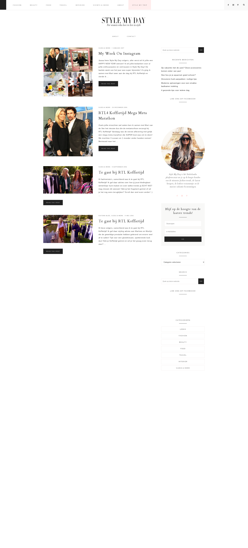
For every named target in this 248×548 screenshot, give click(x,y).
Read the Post (108, 84)
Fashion (183, 336)
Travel (183, 355)
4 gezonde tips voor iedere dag (175, 90)
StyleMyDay (124, 21)
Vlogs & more (104, 48)
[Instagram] (183, 196)
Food (182, 349)
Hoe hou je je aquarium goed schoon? (178, 75)
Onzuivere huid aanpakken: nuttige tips (179, 79)
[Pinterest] (188, 196)
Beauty (183, 342)
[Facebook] (178, 196)
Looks (183, 329)
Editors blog (104, 215)
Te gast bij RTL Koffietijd (121, 172)
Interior (183, 361)
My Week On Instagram (120, 53)
